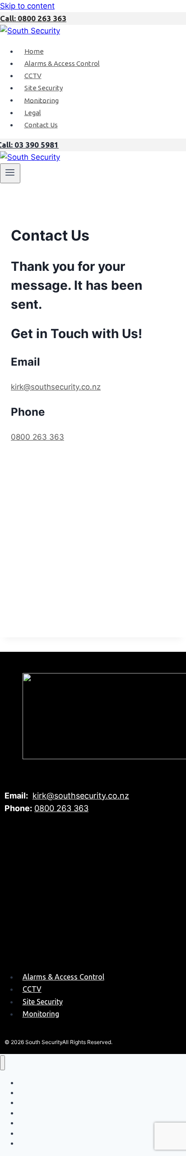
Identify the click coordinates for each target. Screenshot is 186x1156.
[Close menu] (2, 1062)
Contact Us (41, 125)
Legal (32, 112)
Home (34, 51)
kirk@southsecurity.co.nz (56, 386)
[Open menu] (10, 173)
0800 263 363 (37, 436)
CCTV (33, 75)
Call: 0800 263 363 (33, 18)
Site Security (43, 88)
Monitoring (41, 100)
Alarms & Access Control (62, 63)
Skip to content (27, 5)
